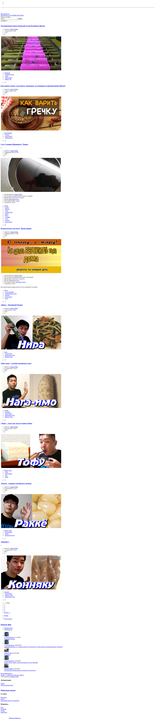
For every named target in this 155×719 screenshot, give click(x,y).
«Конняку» (5, 542)
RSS (2, 707)
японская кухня (10, 355)
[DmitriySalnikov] (6, 667)
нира (5, 352)
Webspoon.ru (9, 138)
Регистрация (8, 619)
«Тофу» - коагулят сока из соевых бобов (16, 423)
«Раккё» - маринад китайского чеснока (16, 483)
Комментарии (8, 628)
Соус (6, 218)
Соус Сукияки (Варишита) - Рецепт (14, 144)
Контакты (4, 697)
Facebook (3, 709)
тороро (6, 410)
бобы (6, 477)
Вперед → (7, 612)
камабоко (7, 73)
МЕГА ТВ (8, 79)
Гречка (7, 134)
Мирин (7, 209)
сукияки (7, 217)
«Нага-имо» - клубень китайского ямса (16, 363)
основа (7, 220)
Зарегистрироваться (7, 685)
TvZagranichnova (9, 637)
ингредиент (8, 77)
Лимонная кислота (11, 293)
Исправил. (7, 654)
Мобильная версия (8, 690)
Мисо (6, 214)
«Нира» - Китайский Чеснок (12, 305)
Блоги (2, 699)
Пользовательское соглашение (10, 700)
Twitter (3, 710)
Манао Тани (9, 357)
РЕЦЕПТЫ (6, 15)
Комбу (6, 206)
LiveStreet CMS (14, 676)
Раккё (7, 534)
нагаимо (7, 412)
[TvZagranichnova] (6, 635)
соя (6, 475)
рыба (6, 76)
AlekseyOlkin (14, 29)
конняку (6, 592)
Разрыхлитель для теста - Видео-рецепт (16, 228)
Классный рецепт (9, 639)
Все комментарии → (7, 673)
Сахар (7, 207)
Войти (6, 615)
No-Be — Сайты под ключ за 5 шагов (12, 675)
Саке (6, 210)
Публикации (8, 629)
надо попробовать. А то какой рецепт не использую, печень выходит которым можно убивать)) (33, 647)
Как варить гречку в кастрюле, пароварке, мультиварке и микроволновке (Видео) (33, 86)
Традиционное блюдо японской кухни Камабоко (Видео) (23, 26)
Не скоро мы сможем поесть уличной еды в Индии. (20, 670)
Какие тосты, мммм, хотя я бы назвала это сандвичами (21, 662)
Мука (6, 290)
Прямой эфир (6, 625)
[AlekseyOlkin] (6, 651)
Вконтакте (4, 712)
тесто (6, 298)
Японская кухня (14, 199)
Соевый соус (9, 212)
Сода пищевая (9, 292)
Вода (6, 215)
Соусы (17, 201)
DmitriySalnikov (9, 669)
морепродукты (9, 74)
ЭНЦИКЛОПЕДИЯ (17, 15)
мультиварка (8, 133)
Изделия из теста (21, 282)
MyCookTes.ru (5, 14)
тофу (6, 472)
